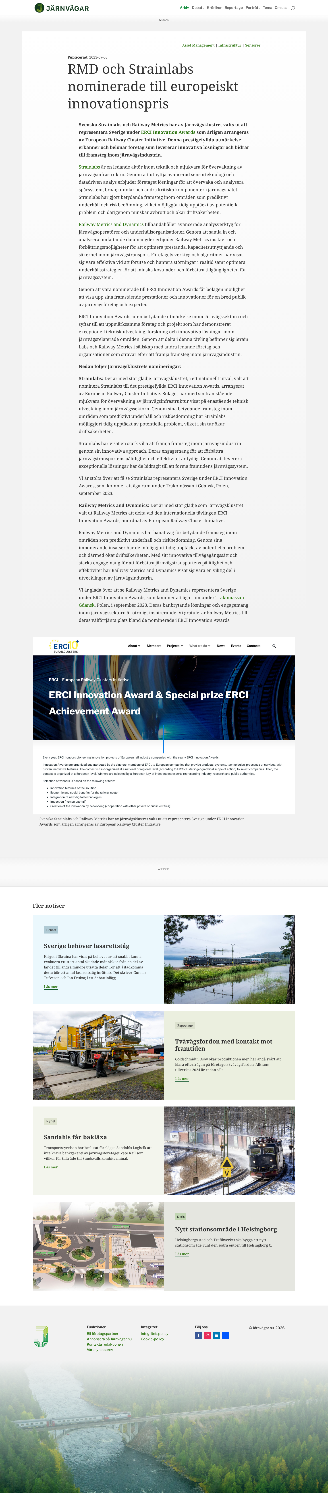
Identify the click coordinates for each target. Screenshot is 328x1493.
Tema (267, 8)
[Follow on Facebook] (198, 1335)
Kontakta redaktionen (105, 1344)
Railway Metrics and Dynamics (111, 224)
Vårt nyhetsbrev (100, 1350)
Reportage (234, 8)
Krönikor (214, 8)
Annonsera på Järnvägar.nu (109, 1339)
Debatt (198, 8)
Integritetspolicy (154, 1334)
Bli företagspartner (102, 1334)
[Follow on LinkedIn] (216, 1335)
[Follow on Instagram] (207, 1335)
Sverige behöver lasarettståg (86, 946)
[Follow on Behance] (225, 1335)
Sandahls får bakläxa (75, 1137)
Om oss (281, 8)
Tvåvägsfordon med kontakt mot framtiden (223, 1044)
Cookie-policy (152, 1339)
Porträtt (253, 8)
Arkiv (184, 8)
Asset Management (198, 45)
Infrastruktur (229, 45)
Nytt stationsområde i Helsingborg (226, 1229)
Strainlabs (89, 167)
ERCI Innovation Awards (168, 132)
